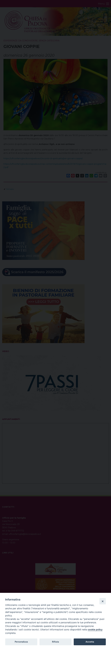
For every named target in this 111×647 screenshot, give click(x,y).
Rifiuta (55, 641)
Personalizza (21, 641)
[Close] (102, 601)
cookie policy (95, 629)
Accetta (90, 641)
